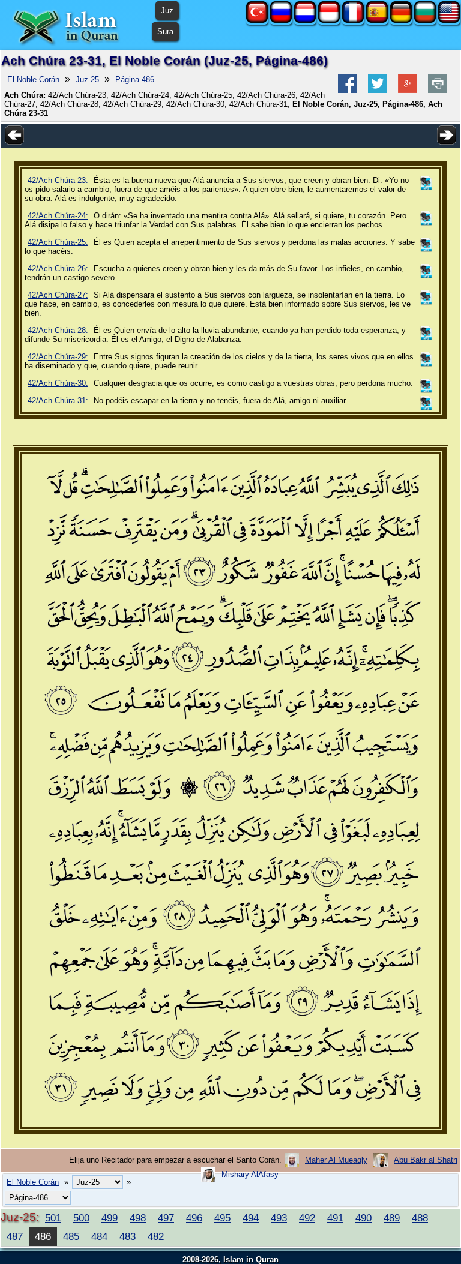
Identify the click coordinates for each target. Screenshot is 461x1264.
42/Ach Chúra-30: (58, 383)
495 (222, 1218)
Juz (167, 10)
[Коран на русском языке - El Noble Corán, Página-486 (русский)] (281, 20)
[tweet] (377, 90)
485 (71, 1236)
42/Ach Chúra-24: (58, 215)
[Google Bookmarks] (407, 90)
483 (127, 1236)
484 (99, 1236)
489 (392, 1218)
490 (363, 1218)
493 (279, 1218)
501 (53, 1218)
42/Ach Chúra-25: (58, 242)
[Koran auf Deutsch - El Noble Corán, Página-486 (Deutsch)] (401, 20)
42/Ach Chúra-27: (58, 294)
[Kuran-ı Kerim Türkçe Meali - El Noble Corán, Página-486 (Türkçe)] (257, 20)
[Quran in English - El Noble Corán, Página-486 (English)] (449, 20)
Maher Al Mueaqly (336, 1159)
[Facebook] (347, 90)
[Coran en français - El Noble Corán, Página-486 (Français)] (353, 20)
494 (251, 1218)
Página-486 (134, 79)
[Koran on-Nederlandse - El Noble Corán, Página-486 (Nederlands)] (305, 20)
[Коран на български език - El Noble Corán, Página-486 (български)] (425, 20)
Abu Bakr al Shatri (425, 1159)
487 (15, 1236)
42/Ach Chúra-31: (58, 400)
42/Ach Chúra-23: (58, 180)
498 (138, 1218)
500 (81, 1218)
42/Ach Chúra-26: (58, 268)
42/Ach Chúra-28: (58, 330)
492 (307, 1218)
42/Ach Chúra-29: (58, 356)
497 (166, 1218)
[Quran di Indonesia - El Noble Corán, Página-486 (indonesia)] (329, 20)
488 (420, 1218)
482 (156, 1236)
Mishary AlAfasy (250, 1174)
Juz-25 (87, 79)
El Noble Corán (33, 79)
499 (109, 1218)
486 (43, 1236)
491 (335, 1218)
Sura (165, 31)
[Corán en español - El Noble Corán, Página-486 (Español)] (377, 20)
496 (194, 1218)
